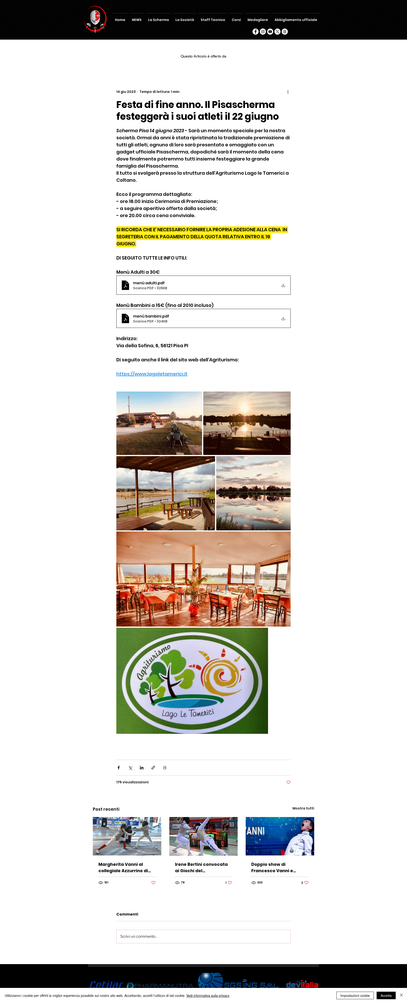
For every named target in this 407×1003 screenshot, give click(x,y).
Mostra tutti (303, 808)
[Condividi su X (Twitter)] (130, 767)
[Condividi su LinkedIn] (141, 767)
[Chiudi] (401, 995)
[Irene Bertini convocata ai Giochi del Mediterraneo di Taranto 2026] (203, 836)
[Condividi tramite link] (153, 767)
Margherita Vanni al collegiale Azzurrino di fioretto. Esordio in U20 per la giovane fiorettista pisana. (126, 867)
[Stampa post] (165, 767)
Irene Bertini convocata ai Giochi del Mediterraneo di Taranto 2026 (202, 867)
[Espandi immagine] (159, 423)
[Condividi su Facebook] (118, 767)
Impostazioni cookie (355, 995)
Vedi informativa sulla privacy (207, 995)
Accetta (386, 995)
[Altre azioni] (288, 92)
